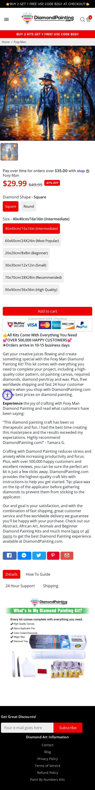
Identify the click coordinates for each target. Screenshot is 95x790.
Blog (47, 752)
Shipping (50, 585)
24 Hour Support (20, 585)
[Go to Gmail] (66, 556)
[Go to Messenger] (24, 556)
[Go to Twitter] (39, 556)
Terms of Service (47, 766)
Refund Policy (47, 773)
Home (6, 42)
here (75, 531)
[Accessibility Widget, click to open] (7, 395)
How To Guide (38, 574)
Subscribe (68, 727)
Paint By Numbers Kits (47, 780)
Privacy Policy (47, 759)
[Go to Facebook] (10, 556)
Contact (47, 745)
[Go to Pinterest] (53, 556)
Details (12, 574)
